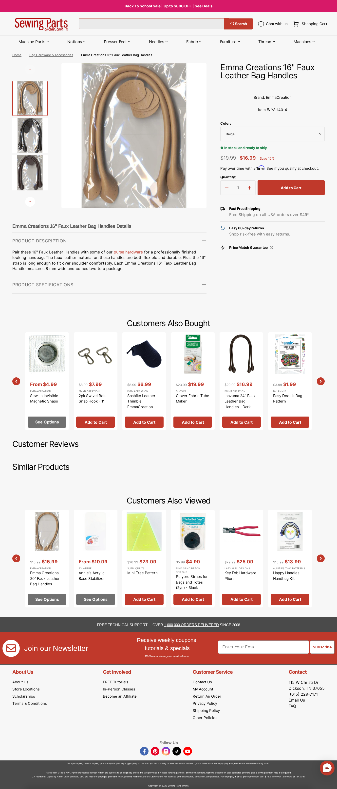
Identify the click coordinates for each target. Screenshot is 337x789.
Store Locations (26, 689)
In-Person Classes (119, 689)
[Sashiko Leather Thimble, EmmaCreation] (144, 381)
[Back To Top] (330, 782)
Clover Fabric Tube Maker (192, 398)
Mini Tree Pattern (142, 573)
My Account (203, 689)
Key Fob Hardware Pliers (240, 576)
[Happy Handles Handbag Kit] (290, 558)
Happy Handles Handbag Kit (286, 576)
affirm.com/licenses (209, 776)
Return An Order (207, 696)
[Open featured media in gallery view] (195, 74)
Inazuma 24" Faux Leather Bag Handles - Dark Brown (240, 404)
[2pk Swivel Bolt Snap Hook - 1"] (95, 381)
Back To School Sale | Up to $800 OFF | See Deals (168, 6)
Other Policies (205, 717)
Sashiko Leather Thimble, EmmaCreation (141, 401)
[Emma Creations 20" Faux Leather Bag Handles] (47, 558)
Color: (225, 123)
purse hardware (128, 252)
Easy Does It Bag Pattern (287, 398)
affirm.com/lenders (195, 772)
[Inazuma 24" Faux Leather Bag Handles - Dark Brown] (241, 381)
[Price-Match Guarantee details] (271, 247)
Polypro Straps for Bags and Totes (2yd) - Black (192, 582)
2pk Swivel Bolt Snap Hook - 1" (92, 398)
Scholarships (23, 696)
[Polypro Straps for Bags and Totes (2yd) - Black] (193, 558)
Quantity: (228, 177)
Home (16, 55)
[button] (309, 23)
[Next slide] (30, 202)
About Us (20, 682)
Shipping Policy (206, 710)
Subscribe (322, 647)
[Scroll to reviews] (272, 86)
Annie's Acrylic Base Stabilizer (92, 576)
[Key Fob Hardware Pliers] (241, 558)
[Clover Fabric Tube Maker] (193, 381)
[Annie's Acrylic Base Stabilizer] (95, 558)
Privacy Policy (205, 703)
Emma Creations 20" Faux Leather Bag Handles (45, 578)
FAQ (292, 706)
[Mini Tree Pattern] (144, 558)
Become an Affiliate (120, 696)
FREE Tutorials (115, 682)
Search (241, 24)
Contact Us (202, 682)
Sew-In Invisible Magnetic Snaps (44, 398)
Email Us (297, 700)
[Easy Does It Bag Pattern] (290, 381)
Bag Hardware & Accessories (51, 55)
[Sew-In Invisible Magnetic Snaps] (47, 381)
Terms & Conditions (29, 703)
